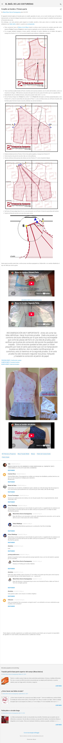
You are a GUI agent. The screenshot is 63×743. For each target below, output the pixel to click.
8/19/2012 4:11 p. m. (18, 546)
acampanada (30, 24)
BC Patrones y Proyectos (9, 454)
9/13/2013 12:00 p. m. (19, 591)
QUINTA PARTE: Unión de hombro (10, 364)
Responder (11, 470)
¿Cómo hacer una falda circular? (12, 691)
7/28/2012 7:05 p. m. (27, 523)
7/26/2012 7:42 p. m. (22, 505)
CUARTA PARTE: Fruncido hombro (10, 362)
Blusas (33, 454)
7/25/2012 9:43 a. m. (21, 474)
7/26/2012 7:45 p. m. (22, 534)
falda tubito (13, 24)
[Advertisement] (31, 649)
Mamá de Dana (12, 485)
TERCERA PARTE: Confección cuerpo (11, 360)
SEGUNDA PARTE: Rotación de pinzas (31, 300)
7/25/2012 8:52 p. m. (21, 485)
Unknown (10, 600)
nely (9, 464)
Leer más (59, 686)
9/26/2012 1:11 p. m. (37, 579)
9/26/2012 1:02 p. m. (37, 561)
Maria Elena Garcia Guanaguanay (22, 513)
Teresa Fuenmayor (13, 495)
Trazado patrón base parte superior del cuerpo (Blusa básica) (22, 672)
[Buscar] (61, 4)
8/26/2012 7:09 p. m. (24, 554)
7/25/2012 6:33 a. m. (15, 464)
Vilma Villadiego (12, 505)
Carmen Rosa (12, 474)
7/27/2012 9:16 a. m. (37, 513)
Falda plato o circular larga (10, 710)
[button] (61, 9)
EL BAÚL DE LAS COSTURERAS (19, 4)
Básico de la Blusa (23, 27)
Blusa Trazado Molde (23, 454)
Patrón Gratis (5, 457)
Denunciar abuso (31, 739)
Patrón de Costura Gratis (43, 454)
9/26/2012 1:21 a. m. (18, 572)
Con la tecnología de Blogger (31, 732)
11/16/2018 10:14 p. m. (19, 599)
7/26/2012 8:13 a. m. (24, 495)
